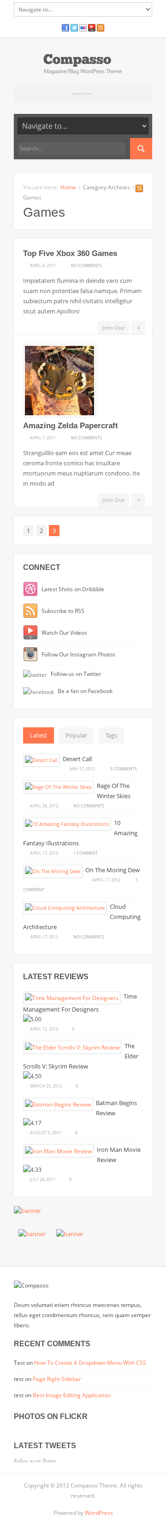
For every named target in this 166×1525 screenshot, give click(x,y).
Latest (38, 735)
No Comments (86, 265)
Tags (111, 735)
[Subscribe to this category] (139, 190)
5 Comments (123, 768)
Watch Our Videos (63, 632)
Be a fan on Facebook (84, 690)
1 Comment (85, 853)
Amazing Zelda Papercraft (70, 425)
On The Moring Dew (112, 870)
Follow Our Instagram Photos (77, 654)
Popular (76, 735)
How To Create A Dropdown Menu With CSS (90, 1363)
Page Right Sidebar (57, 1379)
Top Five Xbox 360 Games (70, 253)
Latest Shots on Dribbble (72, 589)
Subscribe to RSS (62, 610)
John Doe (113, 327)
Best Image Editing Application (72, 1395)
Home (68, 187)
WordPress (99, 1513)
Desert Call (77, 759)
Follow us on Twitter (75, 673)
